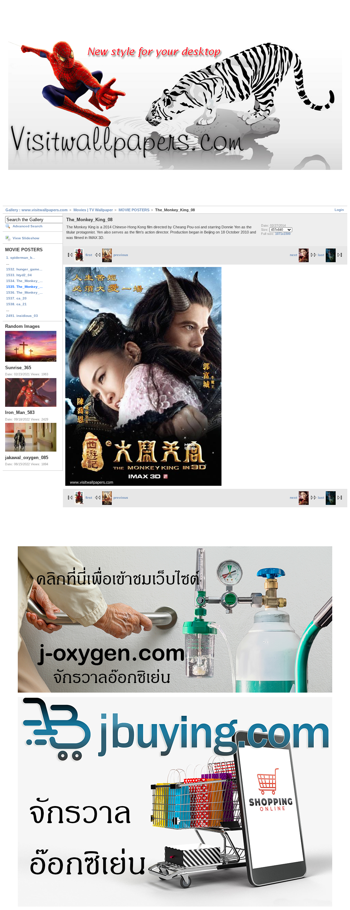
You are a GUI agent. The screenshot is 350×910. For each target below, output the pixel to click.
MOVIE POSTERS (134, 210)
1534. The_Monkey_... (24, 281)
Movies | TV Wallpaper (93, 210)
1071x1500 (283, 234)
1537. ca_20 (16, 298)
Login (339, 210)
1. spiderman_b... (20, 257)
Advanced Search (27, 226)
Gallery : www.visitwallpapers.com (36, 210)
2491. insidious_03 (22, 316)
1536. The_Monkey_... (24, 292)
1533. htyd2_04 (19, 275)
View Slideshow (26, 238)
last (321, 255)
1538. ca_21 (16, 304)
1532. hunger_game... (24, 269)
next (293, 255)
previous (120, 255)
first (88, 255)
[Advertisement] (175, 21)
